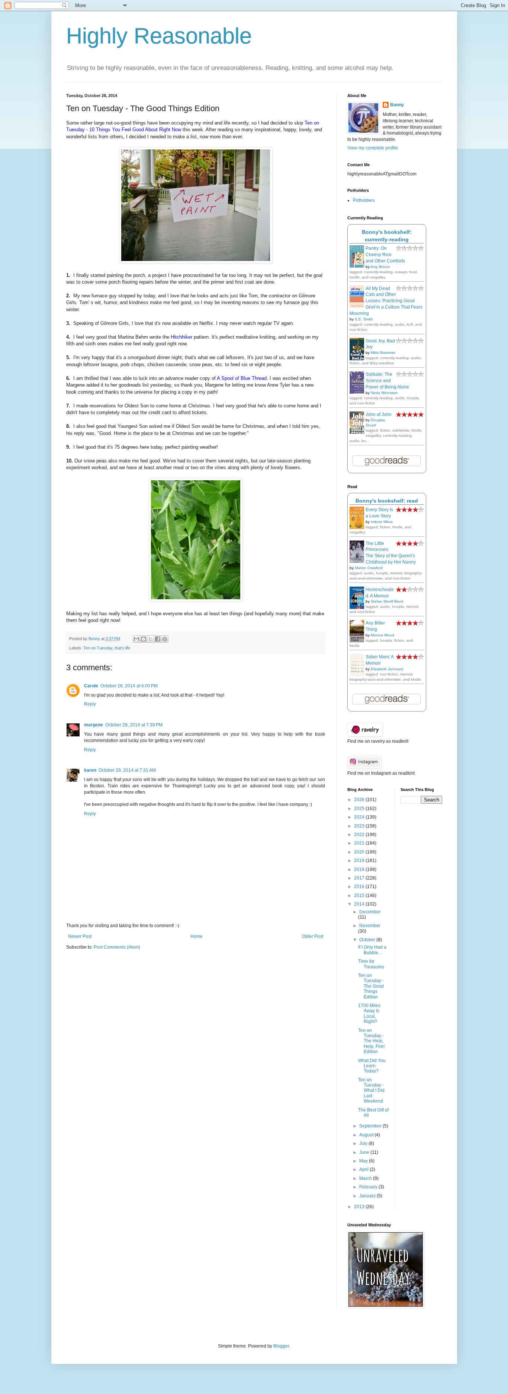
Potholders (364, 200)
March (366, 1178)
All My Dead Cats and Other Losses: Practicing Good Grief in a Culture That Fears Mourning (386, 301)
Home (196, 936)
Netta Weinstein (384, 393)
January (368, 1195)
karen (90, 770)
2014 (360, 904)
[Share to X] (150, 639)
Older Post (312, 936)
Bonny (397, 104)
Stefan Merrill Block (387, 601)
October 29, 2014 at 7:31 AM (127, 770)
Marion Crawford (369, 568)
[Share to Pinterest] (164, 639)
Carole (91, 685)
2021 (360, 843)
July (364, 1143)
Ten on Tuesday (97, 648)
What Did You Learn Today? (372, 1066)
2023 (360, 826)
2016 (360, 886)
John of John (379, 414)
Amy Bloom (380, 267)
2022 (360, 834)
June (364, 1152)
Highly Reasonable (159, 35)
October (367, 939)
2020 (360, 852)
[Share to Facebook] (157, 639)
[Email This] (136, 639)
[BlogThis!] (143, 639)
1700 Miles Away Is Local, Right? (369, 1013)
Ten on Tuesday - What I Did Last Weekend (371, 1090)
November (369, 925)
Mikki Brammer (383, 353)
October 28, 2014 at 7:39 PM (134, 724)
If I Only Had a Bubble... (372, 950)
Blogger (281, 1346)
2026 (360, 799)
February (369, 1187)
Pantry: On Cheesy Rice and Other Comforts (385, 255)
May (364, 1161)
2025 (360, 808)
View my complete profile (372, 148)
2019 (360, 860)
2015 (360, 895)
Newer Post (79, 936)
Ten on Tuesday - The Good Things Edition (371, 986)
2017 (360, 878)
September (371, 1126)
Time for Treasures (371, 964)
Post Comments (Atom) (117, 947)
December (369, 911)
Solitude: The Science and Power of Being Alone (387, 381)
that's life (122, 648)
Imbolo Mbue (382, 522)
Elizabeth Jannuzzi (387, 669)
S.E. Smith (364, 319)
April (364, 1169)
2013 (360, 1206)
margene (93, 724)
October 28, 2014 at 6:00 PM (129, 685)
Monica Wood (382, 635)
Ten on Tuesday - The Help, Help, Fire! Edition (371, 1041)
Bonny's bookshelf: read (387, 501)
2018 (360, 869)
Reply (90, 704)
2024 (360, 817)
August (366, 1135)
